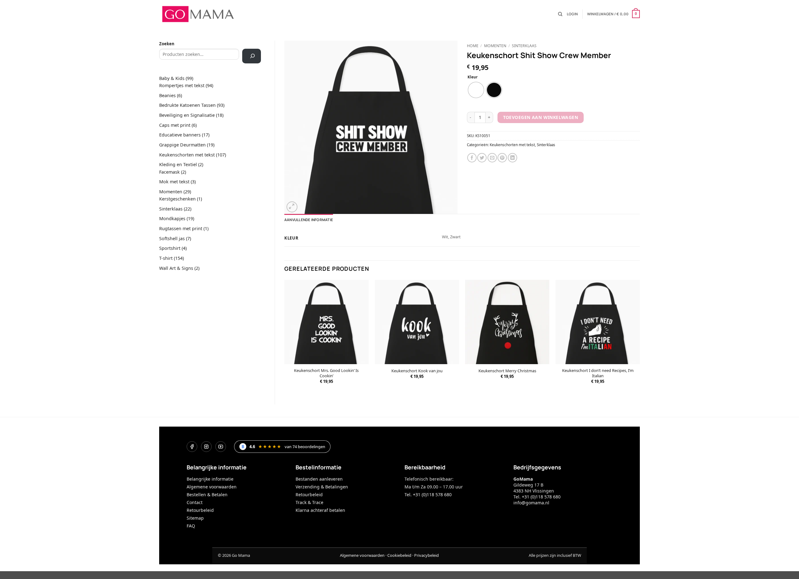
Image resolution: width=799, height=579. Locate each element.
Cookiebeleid (399, 555)
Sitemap (195, 518)
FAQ (191, 526)
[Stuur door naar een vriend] (492, 157)
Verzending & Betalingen (322, 487)
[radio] (476, 90)
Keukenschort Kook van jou (417, 371)
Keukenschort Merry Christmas (507, 371)
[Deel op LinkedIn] (512, 157)
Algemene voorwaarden (212, 487)
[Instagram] (206, 446)
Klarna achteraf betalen (320, 510)
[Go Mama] (198, 14)
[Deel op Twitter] (482, 157)
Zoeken (166, 44)
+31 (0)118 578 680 (541, 497)
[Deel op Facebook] (472, 157)
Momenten (495, 45)
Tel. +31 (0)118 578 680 (428, 494)
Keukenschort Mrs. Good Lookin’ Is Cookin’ (326, 373)
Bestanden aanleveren (319, 479)
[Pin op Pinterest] (502, 157)
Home (472, 45)
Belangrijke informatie (210, 479)
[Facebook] (192, 446)
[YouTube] (220, 446)
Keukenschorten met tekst (512, 144)
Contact (195, 502)
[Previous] (284, 336)
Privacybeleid (426, 555)
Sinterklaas (524, 45)
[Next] (639, 336)
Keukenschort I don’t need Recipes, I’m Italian (598, 373)
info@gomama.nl (531, 503)
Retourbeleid (200, 510)
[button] (572, 14)
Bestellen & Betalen (207, 494)
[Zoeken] (560, 14)
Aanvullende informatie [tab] (308, 219)
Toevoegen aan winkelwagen (540, 117)
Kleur (473, 77)
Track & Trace (309, 502)
